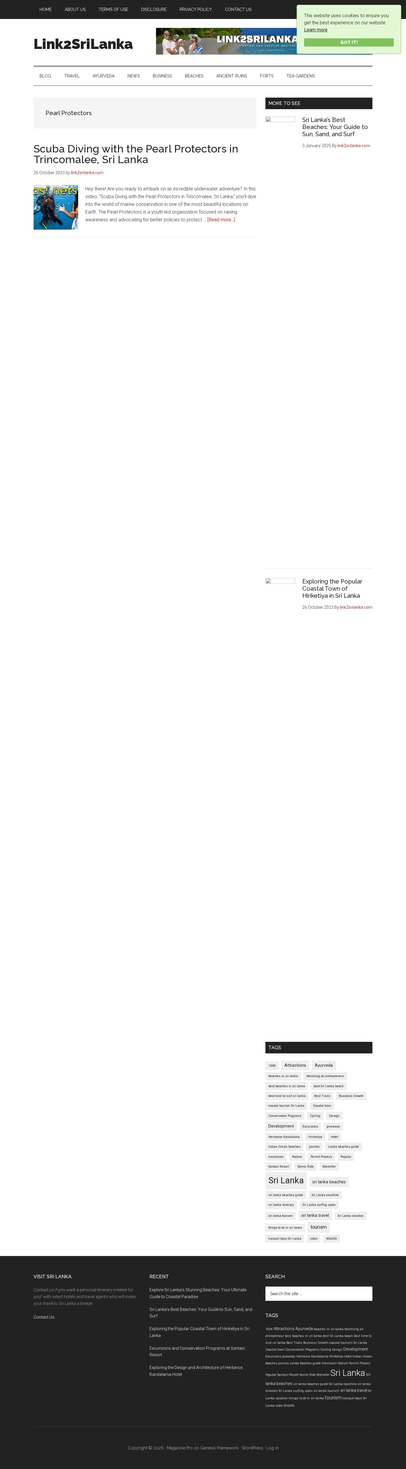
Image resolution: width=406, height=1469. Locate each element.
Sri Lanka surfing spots (319, 1205)
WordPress (252, 1448)
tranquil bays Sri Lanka (284, 1239)
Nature (297, 1157)
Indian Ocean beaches (284, 1147)
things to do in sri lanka (285, 1228)
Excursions (310, 1126)
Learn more (316, 30)
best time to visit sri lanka (287, 1096)
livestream (276, 1157)
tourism (319, 1227)
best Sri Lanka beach (329, 1086)
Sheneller (329, 1166)
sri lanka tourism (280, 1216)
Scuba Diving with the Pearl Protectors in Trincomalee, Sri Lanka (136, 154)
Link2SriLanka (83, 44)
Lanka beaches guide (343, 1147)
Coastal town (322, 1106)
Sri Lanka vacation (350, 1216)
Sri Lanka (286, 1180)
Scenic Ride (306, 1166)
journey (314, 1147)
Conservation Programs (284, 1116)
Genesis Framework (219, 1448)
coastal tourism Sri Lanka (286, 1106)
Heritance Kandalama (284, 1137)
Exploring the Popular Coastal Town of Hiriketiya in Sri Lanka (332, 588)
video (313, 1239)
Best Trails (322, 1096)
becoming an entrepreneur (325, 1076)
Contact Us (44, 1317)
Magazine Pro (180, 1448)
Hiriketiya (315, 1137)
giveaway (333, 1126)
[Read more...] (221, 219)
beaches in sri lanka (283, 1076)
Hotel (334, 1137)
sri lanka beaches (329, 1181)
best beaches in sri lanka (286, 1086)
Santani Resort (278, 1166)
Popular (346, 1157)
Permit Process (321, 1157)
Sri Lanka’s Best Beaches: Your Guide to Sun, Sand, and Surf (335, 127)
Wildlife (331, 1239)
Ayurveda (324, 1065)
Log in (272, 1448)
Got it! (349, 42)
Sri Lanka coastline (325, 1195)
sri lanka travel (315, 1215)
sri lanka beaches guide (285, 1195)
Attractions (295, 1065)
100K (272, 1066)
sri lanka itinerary (281, 1205)
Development (281, 1126)
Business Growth (351, 1096)
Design (334, 1116)
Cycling (315, 1116)
